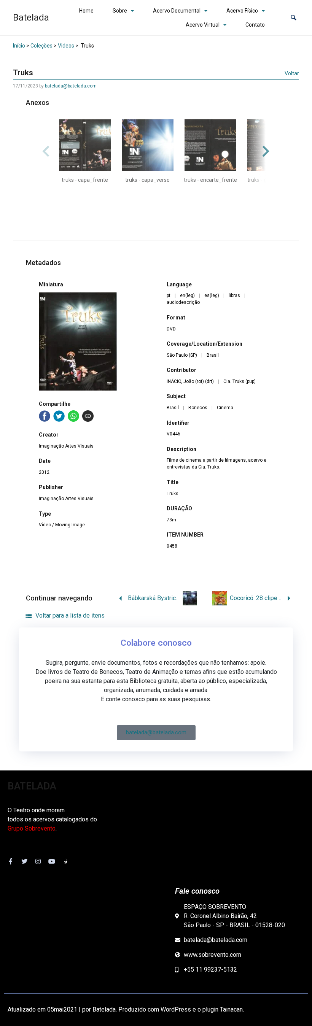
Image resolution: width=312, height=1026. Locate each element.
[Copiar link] (88, 416)
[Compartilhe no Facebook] (44, 416)
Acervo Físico (242, 11)
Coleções (41, 46)
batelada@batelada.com (71, 86)
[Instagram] (38, 861)
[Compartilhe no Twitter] (59, 416)
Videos (66, 46)
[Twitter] (24, 861)
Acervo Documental (177, 11)
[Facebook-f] (11, 861)
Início (19, 46)
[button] (293, 17)
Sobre (120, 11)
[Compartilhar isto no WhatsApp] (73, 416)
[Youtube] (52, 861)
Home (86, 11)
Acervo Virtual (203, 25)
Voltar (292, 73)
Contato (255, 25)
